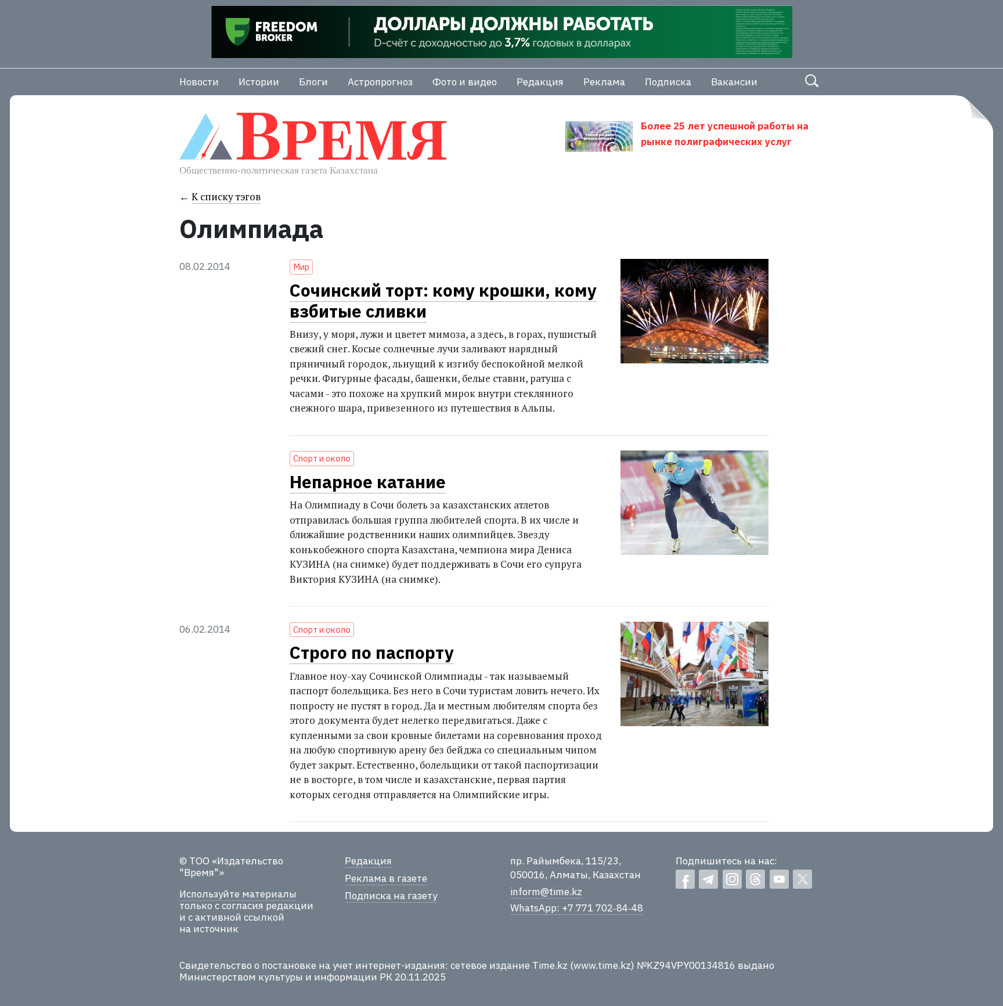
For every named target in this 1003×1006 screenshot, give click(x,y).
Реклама (604, 81)
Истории (259, 81)
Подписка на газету (391, 895)
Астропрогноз (380, 81)
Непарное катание (368, 482)
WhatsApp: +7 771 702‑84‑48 (576, 908)
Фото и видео (464, 81)
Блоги (313, 81)
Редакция (540, 81)
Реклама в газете (386, 878)
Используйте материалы (238, 894)
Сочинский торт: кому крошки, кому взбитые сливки (443, 300)
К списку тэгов (226, 196)
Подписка (668, 81)
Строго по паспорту (372, 652)
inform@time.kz (546, 891)
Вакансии (734, 81)
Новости (199, 81)
